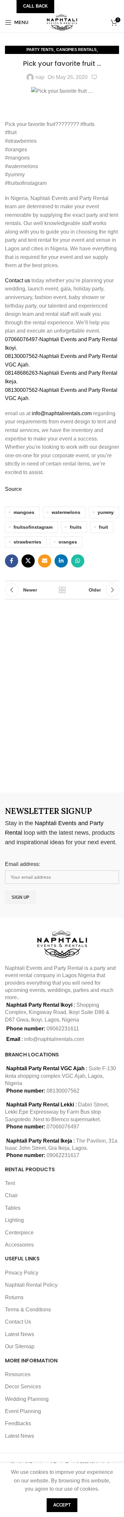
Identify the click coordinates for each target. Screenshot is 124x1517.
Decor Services (23, 1386)
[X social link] (28, 561)
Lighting (14, 1220)
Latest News (19, 1334)
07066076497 (63, 1126)
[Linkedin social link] (61, 561)
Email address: (22, 864)
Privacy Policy (21, 1273)
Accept (62, 1505)
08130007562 (63, 1091)
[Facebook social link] (11, 561)
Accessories (19, 1245)
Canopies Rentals (76, 49)
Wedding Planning (27, 1399)
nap (39, 77)
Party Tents (40, 49)
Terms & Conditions (28, 1309)
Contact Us (18, 1322)
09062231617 (63, 1155)
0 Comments (94, 77)
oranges (68, 541)
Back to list (62, 589)
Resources (17, 1374)
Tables (13, 1208)
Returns (14, 1297)
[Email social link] (44, 561)
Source (13, 489)
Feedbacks (18, 1423)
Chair (11, 1195)
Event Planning (23, 1411)
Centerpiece (19, 1232)
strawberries (27, 541)
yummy (106, 512)
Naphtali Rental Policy (31, 1285)
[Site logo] (62, 22)
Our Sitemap (19, 1346)
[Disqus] (62, 695)
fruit (103, 527)
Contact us (18, 280)
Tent (10, 1183)
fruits (76, 527)
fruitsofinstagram (33, 527)
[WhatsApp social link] (77, 561)
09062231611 (63, 1028)
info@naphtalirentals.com (62, 413)
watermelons (66, 512)
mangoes (24, 512)
